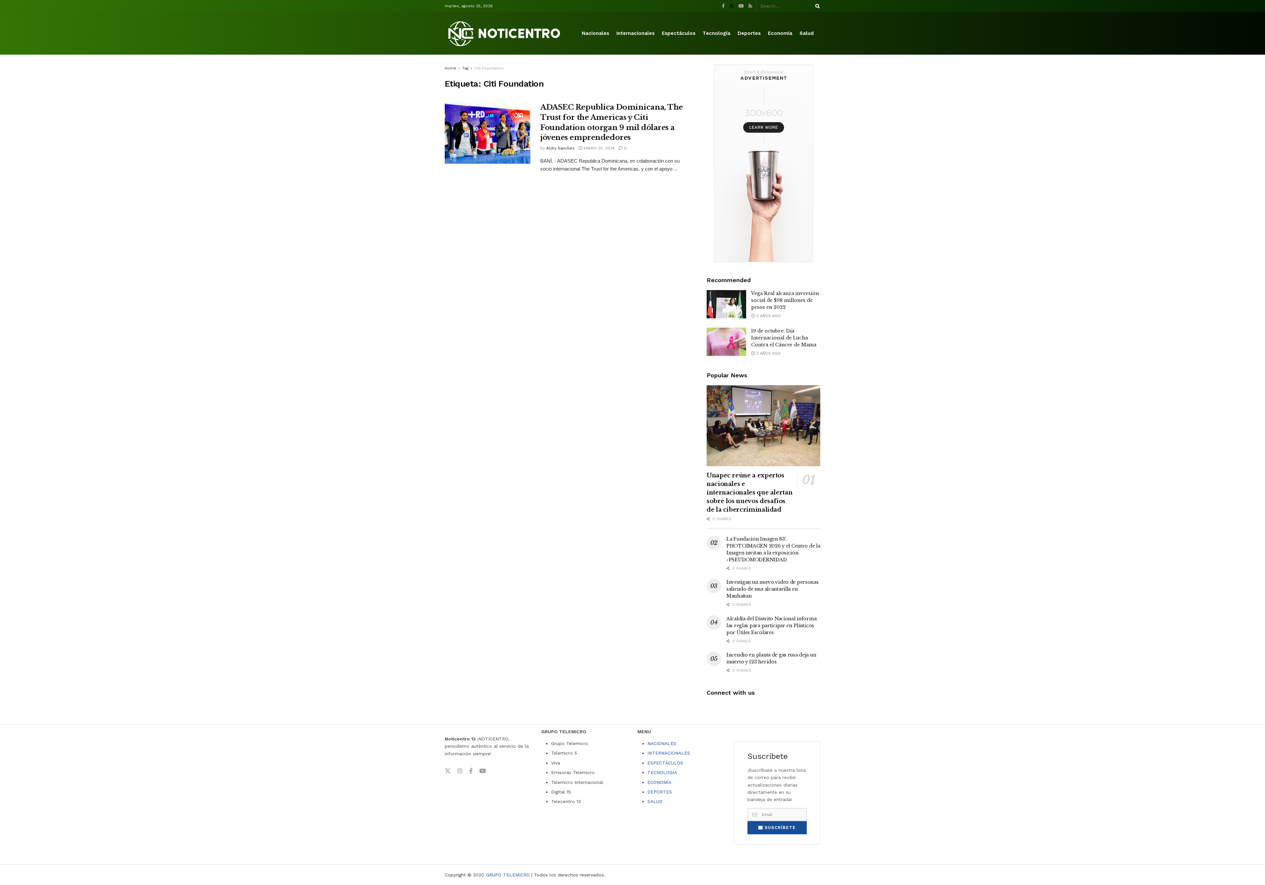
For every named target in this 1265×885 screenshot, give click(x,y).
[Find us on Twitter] (731, 6)
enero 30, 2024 (598, 148)
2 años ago (768, 353)
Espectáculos (678, 33)
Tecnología (716, 33)
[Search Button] (816, 6)
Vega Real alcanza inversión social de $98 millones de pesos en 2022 (785, 300)
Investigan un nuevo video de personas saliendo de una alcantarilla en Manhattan (772, 589)
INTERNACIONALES (668, 753)
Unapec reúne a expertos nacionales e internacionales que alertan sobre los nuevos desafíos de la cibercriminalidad (749, 492)
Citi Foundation (489, 68)
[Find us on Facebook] (723, 6)
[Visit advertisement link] (763, 163)
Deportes (749, 33)
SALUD (654, 801)
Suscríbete (779, 827)
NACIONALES (661, 743)
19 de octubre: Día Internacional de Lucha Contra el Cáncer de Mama (783, 338)
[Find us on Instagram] (460, 771)
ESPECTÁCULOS (665, 762)
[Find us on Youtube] (741, 6)
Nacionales (595, 33)
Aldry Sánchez (560, 148)
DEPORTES (659, 791)
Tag (465, 68)
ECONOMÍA (659, 782)
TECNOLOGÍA (662, 772)
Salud (807, 33)
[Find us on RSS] (750, 6)
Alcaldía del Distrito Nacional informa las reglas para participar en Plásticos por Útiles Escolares (771, 625)
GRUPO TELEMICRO (508, 874)
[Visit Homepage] (505, 33)
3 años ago (768, 315)
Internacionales (635, 33)
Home (450, 68)
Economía (780, 33)
